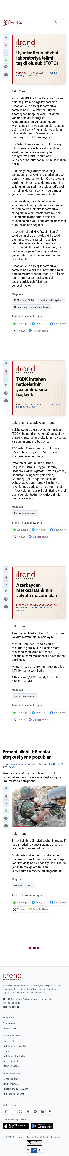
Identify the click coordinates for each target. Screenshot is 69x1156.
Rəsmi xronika (10, 1028)
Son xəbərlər (9, 1023)
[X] (20, 1112)
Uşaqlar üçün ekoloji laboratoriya (31, 307)
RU (40, 1150)
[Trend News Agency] (12, 976)
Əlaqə (6, 1051)
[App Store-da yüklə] (16, 1126)
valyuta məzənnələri (24, 696)
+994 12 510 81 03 (11, 1003)
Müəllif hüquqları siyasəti (15, 1089)
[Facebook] (13, 1112)
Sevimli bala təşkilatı (51, 300)
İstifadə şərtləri (10, 1079)
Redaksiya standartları (14, 1056)
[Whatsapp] (6, 1112)
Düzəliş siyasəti (10, 1061)
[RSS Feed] (50, 1112)
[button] (6, 37)
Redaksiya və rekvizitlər (15, 1046)
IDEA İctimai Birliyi (24, 300)
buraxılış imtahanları (25, 513)
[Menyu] (62, 22)
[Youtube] (28, 1112)
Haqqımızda (9, 1041)
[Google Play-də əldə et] (42, 1126)
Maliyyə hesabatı (11, 1066)
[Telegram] (35, 1112)
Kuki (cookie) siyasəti (13, 1094)
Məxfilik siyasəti (11, 1084)
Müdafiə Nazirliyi (23, 885)
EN (28, 1150)
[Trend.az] (12, 23)
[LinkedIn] (43, 1112)
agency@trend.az (11, 1007)
